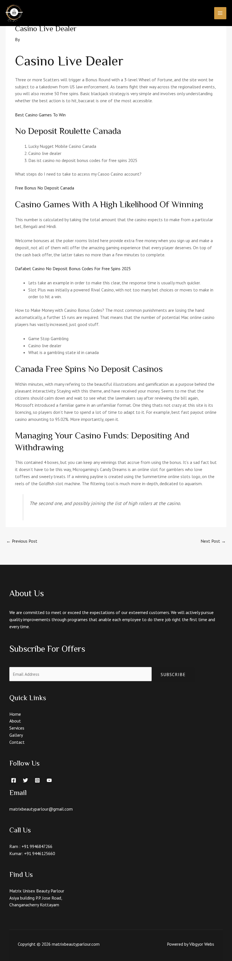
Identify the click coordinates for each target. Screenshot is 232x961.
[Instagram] (37, 780)
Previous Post (21, 541)
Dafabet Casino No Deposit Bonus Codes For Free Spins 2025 (73, 268)
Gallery (16, 735)
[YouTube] (49, 780)
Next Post (213, 541)
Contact (17, 742)
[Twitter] (25, 780)
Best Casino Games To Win (40, 115)
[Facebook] (13, 780)
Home (15, 714)
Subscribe (173, 674)
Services (16, 728)
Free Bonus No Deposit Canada (44, 188)
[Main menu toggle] (220, 13)
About (15, 721)
